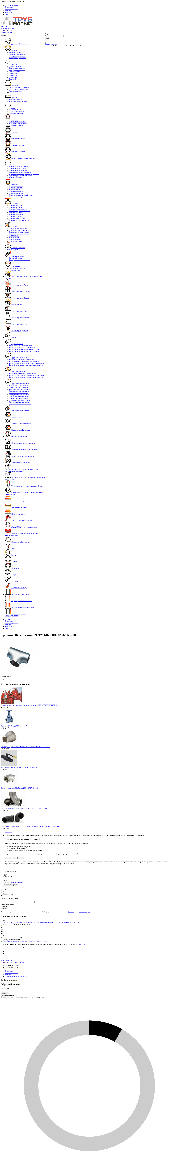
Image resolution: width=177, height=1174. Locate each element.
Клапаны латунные (16, 212)
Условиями (71, 912)
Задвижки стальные (16, 189)
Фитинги (14, 132)
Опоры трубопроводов (19, 436)
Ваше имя (5, 989)
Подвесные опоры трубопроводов (23, 456)
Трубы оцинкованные (19, 358)
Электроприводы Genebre (20, 291)
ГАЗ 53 (13, 922)
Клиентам (8, 11)
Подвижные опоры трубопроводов (23, 443)
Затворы (14, 226)
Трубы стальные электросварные (20, 345)
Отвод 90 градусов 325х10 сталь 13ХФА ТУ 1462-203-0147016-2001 (24, 808)
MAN (52, 922)
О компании (9, 7)
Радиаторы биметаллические (21, 601)
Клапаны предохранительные (19, 211)
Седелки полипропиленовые (19, 396)
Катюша (26, 922)
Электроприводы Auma (19, 285)
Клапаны (14, 203)
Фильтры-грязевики (18, 256)
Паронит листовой (18, 514)
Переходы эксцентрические (18, 89)
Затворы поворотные (16, 237)
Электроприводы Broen (19, 324)
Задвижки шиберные (16, 193)
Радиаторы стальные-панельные (22, 607)
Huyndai (47, 922)
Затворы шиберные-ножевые (19, 228)
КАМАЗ (41, 922)
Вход (6, 14)
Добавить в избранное (11, 885)
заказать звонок (6, 32)
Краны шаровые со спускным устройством (24, 174)
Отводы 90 (13, 73)
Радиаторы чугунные (18, 614)
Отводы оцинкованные (17, 68)
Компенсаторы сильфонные (21, 423)
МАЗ (35, 922)
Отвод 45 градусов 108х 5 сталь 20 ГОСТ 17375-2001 (19, 788)
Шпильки (14, 581)
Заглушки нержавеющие (17, 122)
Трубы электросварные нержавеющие (22, 373)
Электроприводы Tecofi (19, 331)
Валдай (8, 922)
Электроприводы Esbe (19, 311)
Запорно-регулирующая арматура (23, 158)
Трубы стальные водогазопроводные (22, 347)
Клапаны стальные (15, 216)
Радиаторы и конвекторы (20, 594)
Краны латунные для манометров (20, 176)
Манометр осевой (15, 270)
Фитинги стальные (18, 138)
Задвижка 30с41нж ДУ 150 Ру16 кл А (14, 726)
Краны (13, 164)
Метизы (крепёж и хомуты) (21, 542)
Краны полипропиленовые (18, 398)
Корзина (4, 26)
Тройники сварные (15, 99)
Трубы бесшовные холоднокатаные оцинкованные (26, 363)
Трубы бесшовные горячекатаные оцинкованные (26, 365)
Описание (8, 832)
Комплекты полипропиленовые (20, 404)
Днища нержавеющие (16, 113)
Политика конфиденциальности (16, 976)
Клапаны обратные (15, 205)
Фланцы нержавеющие (17, 54)
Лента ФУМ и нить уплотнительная (24, 527)
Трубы (13, 337)
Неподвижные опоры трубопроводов (24, 449)
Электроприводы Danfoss (20, 298)
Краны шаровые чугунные (18, 170)
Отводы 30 (13, 79)
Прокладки (15, 568)
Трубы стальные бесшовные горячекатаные (24, 351)
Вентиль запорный (18, 248)
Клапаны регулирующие (17, 218)
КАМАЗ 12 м (66, 922)
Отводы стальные (15, 66)
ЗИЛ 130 (19, 922)
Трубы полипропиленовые (20, 383)
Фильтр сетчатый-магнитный (19, 260)
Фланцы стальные (15, 52)
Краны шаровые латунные (18, 166)
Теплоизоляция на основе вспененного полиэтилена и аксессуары (22, 470)
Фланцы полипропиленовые (19, 395)
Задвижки (14, 184)
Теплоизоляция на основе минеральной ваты (27, 486)
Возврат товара (81, 944)
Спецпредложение (11, 616)
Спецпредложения (11, 5)
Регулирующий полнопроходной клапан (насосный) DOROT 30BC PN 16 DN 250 (29, 705)
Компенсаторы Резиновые (20, 430)
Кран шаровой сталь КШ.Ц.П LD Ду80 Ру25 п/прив (19, 767)
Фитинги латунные (18, 151)
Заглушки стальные (16, 125)
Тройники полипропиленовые (19, 389)
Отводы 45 (13, 77)
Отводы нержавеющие (17, 70)
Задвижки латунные (16, 188)
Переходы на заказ (15, 91)
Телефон (4, 906)
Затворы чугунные (15, 241)
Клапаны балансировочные (18, 209)
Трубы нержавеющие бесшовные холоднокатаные (26, 375)
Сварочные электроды (19, 588)
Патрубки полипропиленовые (19, 402)
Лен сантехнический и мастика (22, 520)
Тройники (15, 97)
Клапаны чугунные (16, 214)
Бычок (31, 922)
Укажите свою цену (8, 904)
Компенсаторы (16, 417)
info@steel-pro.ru (6, 960)
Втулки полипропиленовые (18, 393)
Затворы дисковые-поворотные (20, 230)
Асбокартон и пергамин (19, 501)
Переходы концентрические (19, 87)
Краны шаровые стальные (18, 168)
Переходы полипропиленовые (19, 391)
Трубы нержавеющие (18, 371)
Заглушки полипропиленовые (19, 400)
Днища (13, 108)
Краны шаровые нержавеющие (20, 172)
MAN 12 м (75, 922)
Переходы (14, 85)
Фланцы (14, 50)
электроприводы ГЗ (18, 304)
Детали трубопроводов (19, 44)
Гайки (13, 555)
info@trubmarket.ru (7, 28)
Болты (13, 548)
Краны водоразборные (17, 177)
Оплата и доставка (11, 9)
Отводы (14, 64)
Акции (7, 619)
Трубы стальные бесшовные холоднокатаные (25, 349)
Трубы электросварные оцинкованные (22, 359)
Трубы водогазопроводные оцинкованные (24, 361)
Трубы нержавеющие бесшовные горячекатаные (26, 377)
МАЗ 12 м (57, 922)
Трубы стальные (17, 344)
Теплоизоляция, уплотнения (21, 463)
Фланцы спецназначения (17, 58)
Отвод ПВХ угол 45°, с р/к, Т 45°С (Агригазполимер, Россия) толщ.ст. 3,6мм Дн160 (30, 826)
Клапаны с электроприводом (19, 220)
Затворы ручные (14, 239)
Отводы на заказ (14, 72)
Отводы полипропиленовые (19, 387)
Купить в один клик (16, 882)
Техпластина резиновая (19, 507)
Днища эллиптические (17, 111)
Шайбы (14, 561)
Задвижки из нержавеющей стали (21, 195)
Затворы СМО (14, 236)
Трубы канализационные (20, 410)
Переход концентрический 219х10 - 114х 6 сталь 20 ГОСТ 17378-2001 (25, 747)
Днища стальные (15, 110)
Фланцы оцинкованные (17, 56)
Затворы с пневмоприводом (19, 234)
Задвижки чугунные (16, 186)
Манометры (15, 266)
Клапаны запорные (15, 207)
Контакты (8, 12)
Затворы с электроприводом (19, 232)
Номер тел (5, 991)
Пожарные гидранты (12, 249)
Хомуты (14, 575)
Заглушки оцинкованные (18, 123)
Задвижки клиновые (16, 191)
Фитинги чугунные (18, 145)
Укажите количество (8, 902)
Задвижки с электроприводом (19, 197)
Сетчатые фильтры (15, 258)
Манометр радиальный (17, 268)
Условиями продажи (84, 912)
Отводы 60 (13, 75)
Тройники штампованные (18, 101)
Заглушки (14, 120)
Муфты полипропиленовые (18, 385)
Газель (3, 922)
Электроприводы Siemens (20, 318)
